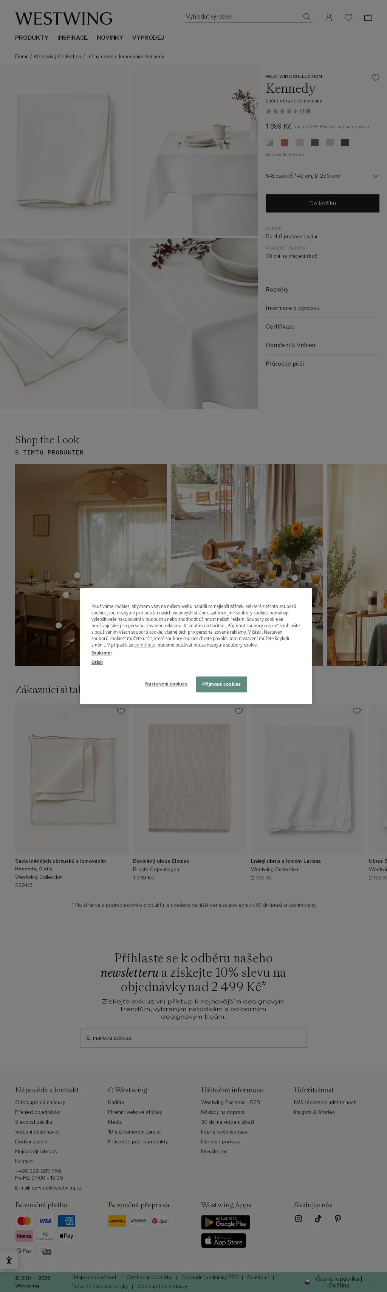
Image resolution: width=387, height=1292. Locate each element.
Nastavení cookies (166, 684)
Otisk (97, 662)
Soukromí (101, 653)
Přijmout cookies (221, 684)
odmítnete (144, 645)
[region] (196, 646)
